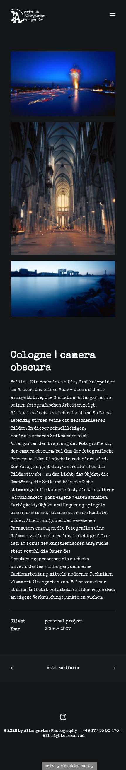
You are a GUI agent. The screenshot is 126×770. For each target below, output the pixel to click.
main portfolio (63, 668)
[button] (112, 15)
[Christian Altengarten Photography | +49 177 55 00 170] (29, 15)
